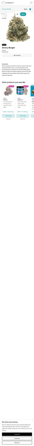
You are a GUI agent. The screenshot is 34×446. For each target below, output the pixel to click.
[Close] (32, 421)
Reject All (17, 442)
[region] (17, 432)
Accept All (17, 434)
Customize (17, 438)
